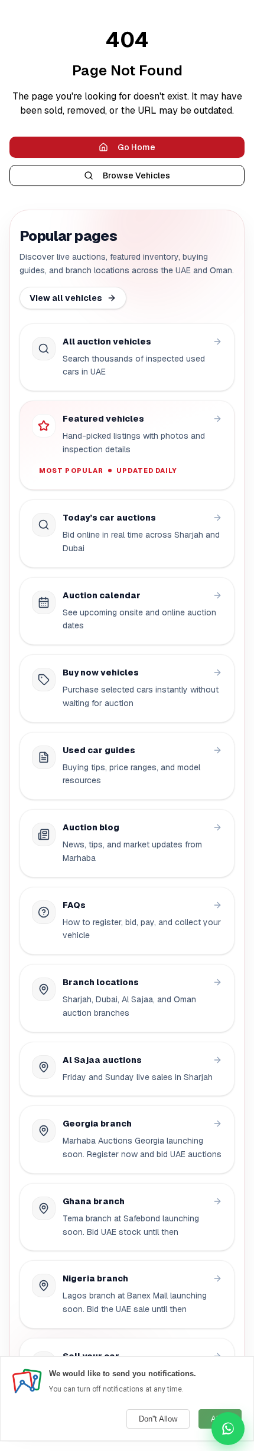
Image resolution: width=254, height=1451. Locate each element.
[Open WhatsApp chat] (228, 1428)
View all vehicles (66, 298)
